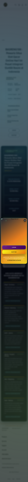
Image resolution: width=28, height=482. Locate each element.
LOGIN (14, 247)
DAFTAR (13, 252)
